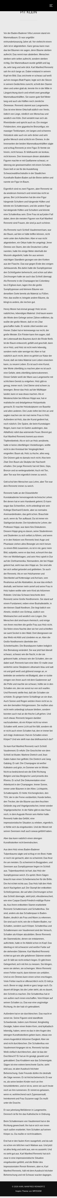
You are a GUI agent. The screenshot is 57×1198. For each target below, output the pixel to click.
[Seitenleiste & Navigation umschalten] (52, 6)
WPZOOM (37, 1191)
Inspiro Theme (21, 1191)
